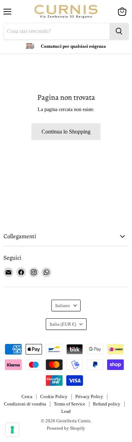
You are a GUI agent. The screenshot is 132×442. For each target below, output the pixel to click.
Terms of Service (69, 404)
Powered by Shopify (66, 428)
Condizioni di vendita (25, 404)
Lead (66, 411)
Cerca (26, 396)
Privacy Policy (89, 396)
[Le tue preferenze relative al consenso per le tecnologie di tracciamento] (12, 429)
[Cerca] (118, 31)
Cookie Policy (54, 396)
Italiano (62, 305)
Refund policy (106, 404)
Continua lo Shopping (66, 132)
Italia (63, 324)
